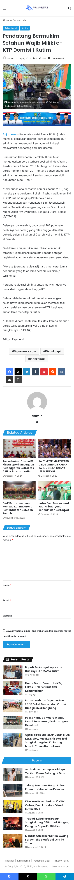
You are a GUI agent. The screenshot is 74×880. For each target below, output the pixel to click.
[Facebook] (9, 371)
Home (8, 20)
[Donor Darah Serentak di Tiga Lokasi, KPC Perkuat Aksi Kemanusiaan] (12, 688)
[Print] (18, 379)
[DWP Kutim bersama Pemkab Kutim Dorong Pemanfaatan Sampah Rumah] (19, 490)
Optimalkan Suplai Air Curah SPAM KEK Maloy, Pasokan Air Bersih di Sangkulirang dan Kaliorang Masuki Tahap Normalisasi (47, 740)
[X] (18, 371)
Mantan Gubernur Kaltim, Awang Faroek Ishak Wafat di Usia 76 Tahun (46, 839)
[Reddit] (52, 371)
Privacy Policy (61, 860)
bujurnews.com (60, 866)
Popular (37, 760)
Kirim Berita (23, 860)
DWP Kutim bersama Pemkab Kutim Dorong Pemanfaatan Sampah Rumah (18, 508)
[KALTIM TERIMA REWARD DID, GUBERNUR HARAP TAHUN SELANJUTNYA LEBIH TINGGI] (54, 448)
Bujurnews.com (25, 351)
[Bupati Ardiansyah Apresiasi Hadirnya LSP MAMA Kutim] (12, 672)
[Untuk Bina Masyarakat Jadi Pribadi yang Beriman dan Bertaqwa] (54, 490)
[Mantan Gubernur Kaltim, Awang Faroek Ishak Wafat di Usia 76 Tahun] (12, 841)
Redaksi (9, 860)
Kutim (25, 28)
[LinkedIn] (26, 371)
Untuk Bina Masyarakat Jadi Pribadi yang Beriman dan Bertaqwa (53, 506)
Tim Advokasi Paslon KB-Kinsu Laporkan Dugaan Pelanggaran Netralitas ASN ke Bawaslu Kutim (19, 466)
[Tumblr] (35, 371)
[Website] (37, 422)
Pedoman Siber (41, 860)
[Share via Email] (9, 379)
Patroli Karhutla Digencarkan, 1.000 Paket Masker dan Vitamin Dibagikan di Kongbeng (46, 704)
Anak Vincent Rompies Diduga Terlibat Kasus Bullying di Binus (45, 771)
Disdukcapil (53, 351)
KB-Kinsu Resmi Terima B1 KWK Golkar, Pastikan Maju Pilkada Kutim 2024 (44, 805)
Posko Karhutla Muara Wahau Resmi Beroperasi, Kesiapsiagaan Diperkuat (47, 721)
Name (7, 585)
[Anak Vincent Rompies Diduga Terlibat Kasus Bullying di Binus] (12, 774)
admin (10, 58)
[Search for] (69, 9)
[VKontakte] (61, 371)
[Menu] (4, 9)
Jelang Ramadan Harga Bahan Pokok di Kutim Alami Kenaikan (45, 787)
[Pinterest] (44, 371)
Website (7, 615)
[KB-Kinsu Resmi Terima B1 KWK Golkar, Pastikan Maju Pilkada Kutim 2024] (12, 806)
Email (7, 600)
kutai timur (37, 359)
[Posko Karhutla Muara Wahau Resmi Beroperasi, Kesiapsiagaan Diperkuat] (12, 722)
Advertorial (20, 20)
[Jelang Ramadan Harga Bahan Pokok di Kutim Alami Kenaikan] (12, 790)
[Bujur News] (37, 8)
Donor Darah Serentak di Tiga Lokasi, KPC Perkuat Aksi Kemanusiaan (44, 687)
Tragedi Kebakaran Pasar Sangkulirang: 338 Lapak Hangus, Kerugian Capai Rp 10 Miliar (47, 822)
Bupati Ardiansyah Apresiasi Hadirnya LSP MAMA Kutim (44, 669)
